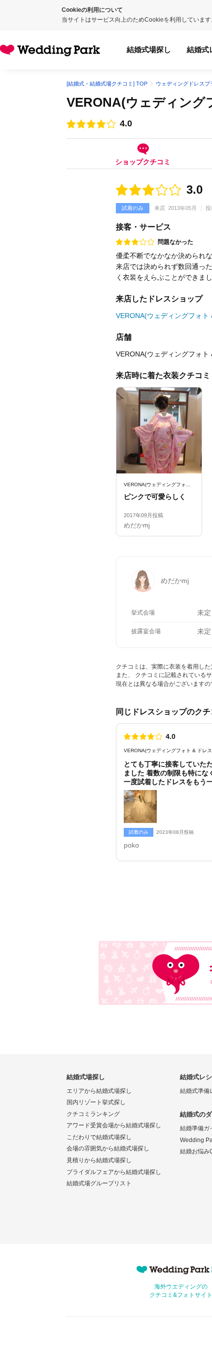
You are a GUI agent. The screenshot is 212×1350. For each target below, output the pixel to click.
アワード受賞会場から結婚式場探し (114, 1125)
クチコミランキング (93, 1114)
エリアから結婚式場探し (99, 1090)
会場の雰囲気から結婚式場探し (108, 1148)
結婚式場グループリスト (99, 1183)
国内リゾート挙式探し (96, 1102)
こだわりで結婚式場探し (99, 1137)
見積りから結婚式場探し (99, 1160)
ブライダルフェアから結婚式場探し (114, 1172)
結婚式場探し (149, 49)
